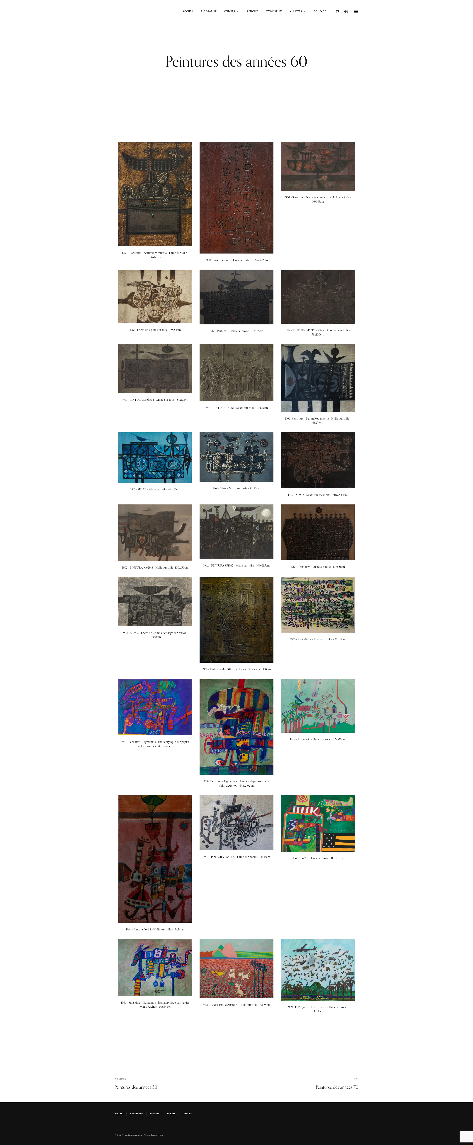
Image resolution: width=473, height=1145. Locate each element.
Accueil (188, 11)
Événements (274, 11)
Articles (252, 11)
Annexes (296, 11)
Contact (320, 11)
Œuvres (229, 11)
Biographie (209, 11)
